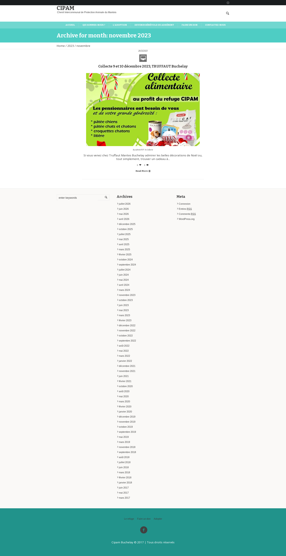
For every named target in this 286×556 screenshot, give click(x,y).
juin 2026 (124, 209)
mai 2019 (124, 437)
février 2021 (125, 381)
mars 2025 (124, 249)
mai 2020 (124, 396)
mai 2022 (124, 351)
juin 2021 (124, 376)
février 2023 (125, 320)
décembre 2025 (127, 224)
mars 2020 (124, 401)
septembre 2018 (127, 452)
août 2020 (124, 391)
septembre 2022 (127, 340)
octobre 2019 (126, 427)
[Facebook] (227, 2)
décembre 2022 (127, 325)
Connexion (184, 204)
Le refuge (129, 519)
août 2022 (124, 345)
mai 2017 (124, 492)
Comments (187, 214)
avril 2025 (124, 244)
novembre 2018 (127, 447)
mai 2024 (124, 280)
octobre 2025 (126, 229)
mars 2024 (124, 290)
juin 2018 (124, 467)
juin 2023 (124, 305)
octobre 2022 (126, 335)
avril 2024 (124, 285)
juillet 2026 (124, 204)
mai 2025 (124, 239)
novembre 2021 (127, 371)
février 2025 (125, 254)
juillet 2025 (124, 234)
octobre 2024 (126, 259)
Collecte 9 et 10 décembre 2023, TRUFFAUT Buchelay (143, 66)
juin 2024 (124, 275)
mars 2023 (124, 315)
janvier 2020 (125, 411)
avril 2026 (124, 219)
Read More (142, 171)
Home (61, 46)
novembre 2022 (127, 330)
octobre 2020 (126, 386)
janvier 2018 (125, 482)
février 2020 (125, 406)
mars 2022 (124, 356)
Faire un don (144, 519)
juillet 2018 (124, 462)
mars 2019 (124, 442)
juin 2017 (124, 487)
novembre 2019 (127, 422)
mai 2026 (124, 214)
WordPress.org (187, 219)
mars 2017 (124, 498)
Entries (185, 209)
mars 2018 (124, 472)
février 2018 (125, 477)
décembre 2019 (127, 416)
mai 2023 (124, 310)
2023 (70, 46)
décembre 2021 (127, 366)
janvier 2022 (125, 361)
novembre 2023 (127, 295)
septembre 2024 (127, 264)
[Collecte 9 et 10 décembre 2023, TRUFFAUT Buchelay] (143, 109)
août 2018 (124, 457)
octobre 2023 (126, 300)
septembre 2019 (127, 432)
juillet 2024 (124, 269)
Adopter (158, 519)
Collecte (150, 150)
